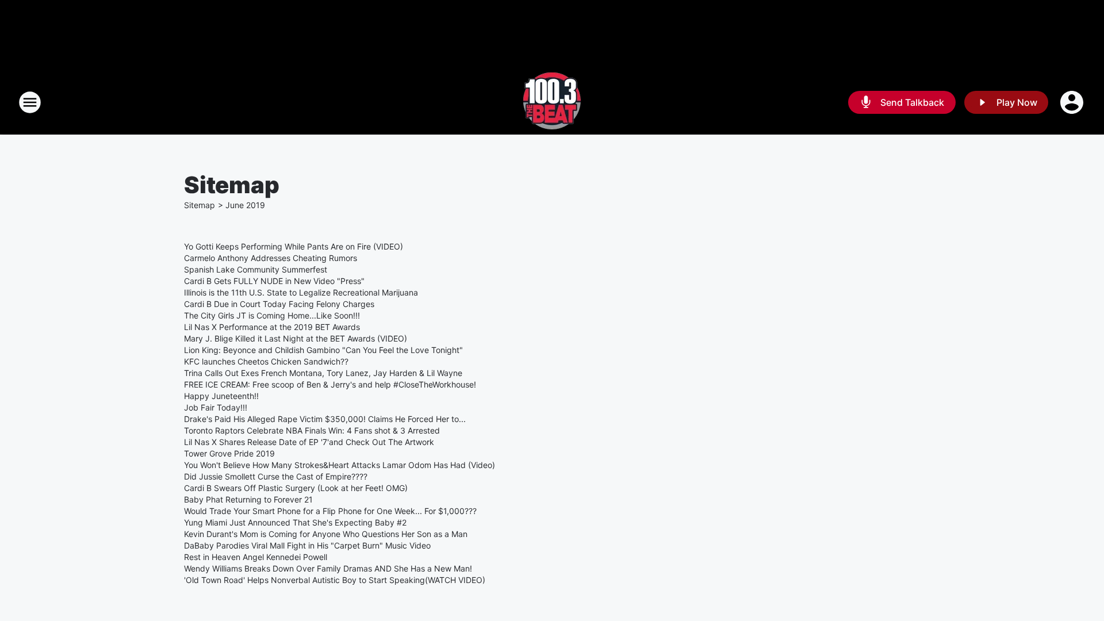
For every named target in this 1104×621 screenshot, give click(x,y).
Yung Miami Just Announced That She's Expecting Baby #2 (295, 522)
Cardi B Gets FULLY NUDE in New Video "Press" (274, 281)
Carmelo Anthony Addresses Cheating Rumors (270, 258)
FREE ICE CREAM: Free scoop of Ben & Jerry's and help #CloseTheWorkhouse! (330, 384)
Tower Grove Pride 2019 (229, 453)
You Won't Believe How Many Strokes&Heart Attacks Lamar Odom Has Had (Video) (339, 465)
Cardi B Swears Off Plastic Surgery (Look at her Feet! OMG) (296, 488)
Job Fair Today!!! (215, 407)
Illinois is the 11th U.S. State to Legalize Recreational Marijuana (301, 292)
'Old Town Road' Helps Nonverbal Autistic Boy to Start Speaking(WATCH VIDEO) (334, 580)
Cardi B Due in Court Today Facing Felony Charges (279, 304)
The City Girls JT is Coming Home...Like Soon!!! (272, 315)
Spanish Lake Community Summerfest (255, 269)
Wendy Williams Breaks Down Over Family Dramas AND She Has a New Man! (328, 568)
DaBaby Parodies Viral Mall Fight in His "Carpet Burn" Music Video (307, 545)
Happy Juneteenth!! (221, 396)
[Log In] (1073, 102)
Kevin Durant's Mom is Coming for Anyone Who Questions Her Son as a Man (325, 534)
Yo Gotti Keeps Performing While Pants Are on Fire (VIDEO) (293, 246)
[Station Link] (552, 102)
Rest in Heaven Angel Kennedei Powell (255, 557)
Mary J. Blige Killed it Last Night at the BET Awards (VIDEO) (295, 338)
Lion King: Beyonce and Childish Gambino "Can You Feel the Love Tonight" (323, 350)
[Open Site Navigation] (29, 102)
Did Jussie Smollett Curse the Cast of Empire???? (275, 476)
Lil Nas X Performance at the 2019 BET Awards (272, 327)
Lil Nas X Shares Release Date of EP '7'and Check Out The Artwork (309, 442)
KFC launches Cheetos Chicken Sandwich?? (266, 361)
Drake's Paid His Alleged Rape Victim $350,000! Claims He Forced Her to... (325, 419)
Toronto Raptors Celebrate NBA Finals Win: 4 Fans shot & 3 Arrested (312, 430)
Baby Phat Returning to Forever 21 (248, 499)
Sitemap (199, 205)
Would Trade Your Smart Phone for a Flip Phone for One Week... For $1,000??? (330, 511)
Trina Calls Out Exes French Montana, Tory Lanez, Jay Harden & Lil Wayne (323, 373)
